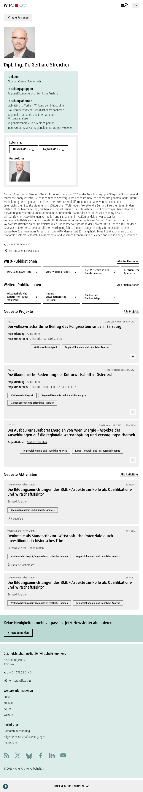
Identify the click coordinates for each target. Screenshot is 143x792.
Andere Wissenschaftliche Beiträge (56, 297)
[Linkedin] (52, 755)
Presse (7, 697)
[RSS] (6, 755)
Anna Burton (34, 334)
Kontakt (8, 703)
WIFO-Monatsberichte (19, 271)
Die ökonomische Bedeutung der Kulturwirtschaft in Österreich (60, 374)
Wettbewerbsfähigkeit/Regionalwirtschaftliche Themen (39, 556)
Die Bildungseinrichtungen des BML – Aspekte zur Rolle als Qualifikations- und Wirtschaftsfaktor (69, 492)
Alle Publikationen (128, 261)
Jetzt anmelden (20, 633)
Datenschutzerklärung (17, 731)
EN (135, 5)
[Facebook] (41, 755)
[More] (133, 356)
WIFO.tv (8, 715)
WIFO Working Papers (58, 271)
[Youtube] (63, 755)
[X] (17, 755)
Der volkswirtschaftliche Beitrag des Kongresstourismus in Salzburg (64, 326)
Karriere (8, 709)
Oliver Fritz (36, 339)
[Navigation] (124, 5)
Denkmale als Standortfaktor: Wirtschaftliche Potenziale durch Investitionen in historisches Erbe (60, 538)
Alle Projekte (131, 311)
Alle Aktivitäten (129, 474)
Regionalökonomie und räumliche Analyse (87, 347)
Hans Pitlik (49, 387)
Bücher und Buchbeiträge (92, 297)
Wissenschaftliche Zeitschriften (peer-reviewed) (18, 297)
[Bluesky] (29, 755)
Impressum (10, 743)
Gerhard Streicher (53, 339)
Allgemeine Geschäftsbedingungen (24, 737)
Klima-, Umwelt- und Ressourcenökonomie (97, 450)
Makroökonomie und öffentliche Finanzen (32, 402)
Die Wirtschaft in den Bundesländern (97, 271)
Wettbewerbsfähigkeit (45, 347)
